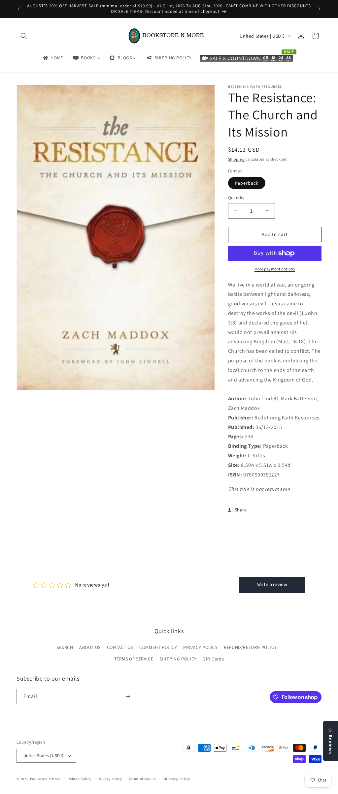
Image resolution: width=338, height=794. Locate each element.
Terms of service (142, 779)
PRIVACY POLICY (200, 647)
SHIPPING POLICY (178, 659)
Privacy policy (110, 779)
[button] (24, 36)
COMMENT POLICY (158, 647)
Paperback (246, 183)
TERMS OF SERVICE (133, 659)
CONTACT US (120, 647)
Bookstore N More (45, 779)
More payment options (274, 268)
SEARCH (64, 647)
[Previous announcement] (19, 9)
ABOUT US (90, 647)
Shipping (236, 159)
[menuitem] (52, 58)
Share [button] (241, 510)
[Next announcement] (319, 9)
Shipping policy (176, 779)
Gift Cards (213, 659)
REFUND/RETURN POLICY (250, 647)
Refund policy (79, 779)
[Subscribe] (127, 696)
